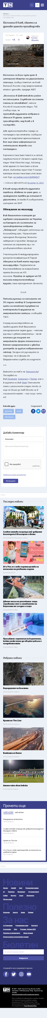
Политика (11, 892)
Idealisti (13, 888)
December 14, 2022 (35, 183)
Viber (24, 382)
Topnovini (6, 990)
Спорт (21, 896)
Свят (20, 888)
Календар (6, 912)
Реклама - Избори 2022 (28, 929)
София (5, 896)
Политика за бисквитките (11, 933)
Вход (37, 5)
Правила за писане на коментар (14, 475)
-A (19, 39)
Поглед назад (7, 899)
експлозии (9, 417)
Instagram (23, 378)
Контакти (34, 925)
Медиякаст (21, 892)
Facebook (12, 378)
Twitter (33, 378)
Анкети (15, 912)
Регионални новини (32, 888)
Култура (13, 896)
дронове (8, 411)
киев (19, 411)
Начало (5, 888)
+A (13, 39)
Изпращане (10, 481)
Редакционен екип (22, 925)
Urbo (15, 929)
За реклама (7, 929)
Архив (23, 912)
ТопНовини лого (8, 5)
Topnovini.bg (32, 371)
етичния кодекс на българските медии (25, 994)
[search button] (32, 5)
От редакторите (33, 892)
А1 (4, 892)
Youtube (29, 974)
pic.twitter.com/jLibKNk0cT (26, 177)
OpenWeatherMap (30, 1006)
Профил (30, 912)
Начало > (6, 14)
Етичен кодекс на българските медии (15, 937)
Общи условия (28, 933)
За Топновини (7, 925)
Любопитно (30, 896)
